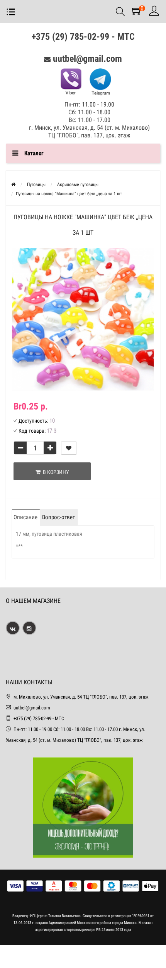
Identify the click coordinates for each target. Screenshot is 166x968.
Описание (25, 517)
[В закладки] (68, 448)
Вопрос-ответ (58, 517)
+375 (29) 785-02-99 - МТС (83, 36)
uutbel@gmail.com (87, 58)
